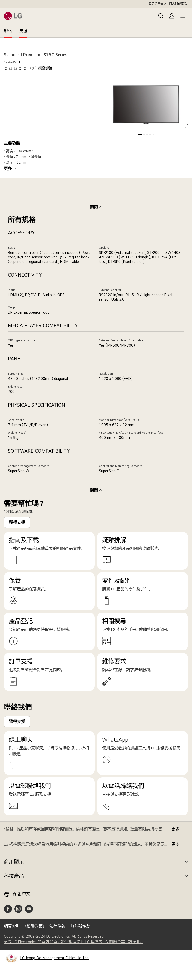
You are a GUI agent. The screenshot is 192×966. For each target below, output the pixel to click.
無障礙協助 (80, 926)
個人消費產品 (178, 4)
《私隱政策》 (34, 926)
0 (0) (33, 68)
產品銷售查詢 (157, 4)
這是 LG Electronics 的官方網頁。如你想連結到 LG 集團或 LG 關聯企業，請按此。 (73, 941)
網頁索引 (12, 926)
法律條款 (58, 926)
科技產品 (14, 876)
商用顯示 (14, 862)
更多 (8, 169)
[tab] (8, 30)
